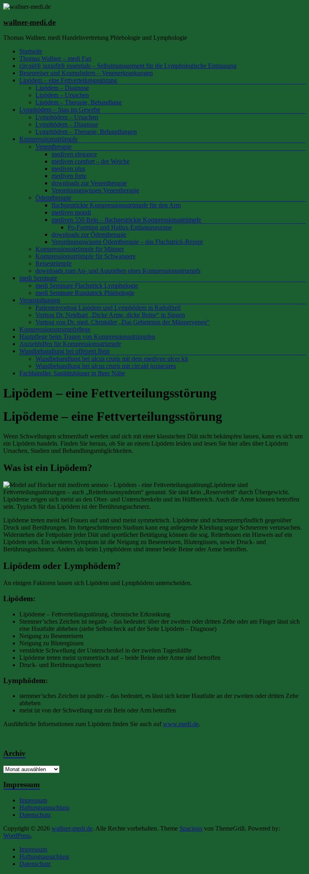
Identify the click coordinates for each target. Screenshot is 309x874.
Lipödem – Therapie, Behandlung (78, 102)
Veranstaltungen (39, 300)
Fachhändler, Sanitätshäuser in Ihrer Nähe (72, 373)
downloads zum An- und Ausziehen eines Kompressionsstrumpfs (117, 270)
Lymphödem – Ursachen (66, 117)
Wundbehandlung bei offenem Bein (64, 351)
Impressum (33, 800)
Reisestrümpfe (53, 263)
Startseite (30, 51)
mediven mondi (71, 212)
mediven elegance (74, 154)
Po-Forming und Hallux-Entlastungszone (120, 227)
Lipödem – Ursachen (62, 95)
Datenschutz (35, 814)
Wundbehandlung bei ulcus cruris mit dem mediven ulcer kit (111, 358)
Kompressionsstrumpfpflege (55, 329)
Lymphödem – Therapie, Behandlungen (86, 131)
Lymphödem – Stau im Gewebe (59, 109)
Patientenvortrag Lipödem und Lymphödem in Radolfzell (108, 307)
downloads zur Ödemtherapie (89, 234)
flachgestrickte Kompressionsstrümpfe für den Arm (116, 205)
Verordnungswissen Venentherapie (95, 190)
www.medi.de (181, 723)
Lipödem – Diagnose (62, 87)
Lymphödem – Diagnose (66, 124)
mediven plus (68, 168)
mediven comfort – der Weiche (91, 161)
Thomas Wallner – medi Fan (55, 58)
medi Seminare (38, 277)
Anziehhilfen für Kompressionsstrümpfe (70, 343)
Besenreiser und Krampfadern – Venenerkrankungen (86, 73)
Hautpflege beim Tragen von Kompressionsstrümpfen (87, 336)
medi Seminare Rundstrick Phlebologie (84, 292)
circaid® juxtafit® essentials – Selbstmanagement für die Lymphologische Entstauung (128, 65)
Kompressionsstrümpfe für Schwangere (85, 256)
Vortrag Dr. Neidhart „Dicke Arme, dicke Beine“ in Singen (110, 314)
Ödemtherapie (53, 197)
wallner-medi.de (29, 22)
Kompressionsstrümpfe (48, 138)
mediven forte (69, 175)
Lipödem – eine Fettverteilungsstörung (68, 80)
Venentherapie (53, 146)
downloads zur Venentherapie (89, 183)
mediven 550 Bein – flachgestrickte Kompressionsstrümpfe (126, 219)
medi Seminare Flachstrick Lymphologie (86, 285)
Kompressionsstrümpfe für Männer (79, 249)
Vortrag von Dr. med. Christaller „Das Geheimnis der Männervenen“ (122, 322)
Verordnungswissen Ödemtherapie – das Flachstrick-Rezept (127, 241)
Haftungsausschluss (44, 807)
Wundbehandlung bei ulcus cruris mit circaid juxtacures (105, 365)
